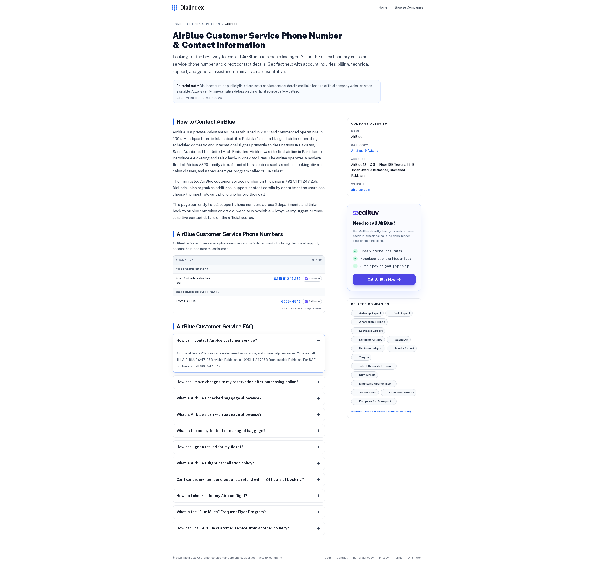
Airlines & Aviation (366, 151)
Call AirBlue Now (381, 279)
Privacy (384, 557)
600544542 (291, 301)
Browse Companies (409, 7)
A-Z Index (414, 557)
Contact (342, 557)
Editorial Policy (363, 557)
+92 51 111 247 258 (286, 279)
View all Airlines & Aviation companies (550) (381, 411)
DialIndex (192, 7)
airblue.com (360, 190)
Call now (314, 278)
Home (382, 7)
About (327, 557)
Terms (398, 557)
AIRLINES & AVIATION (203, 24)
